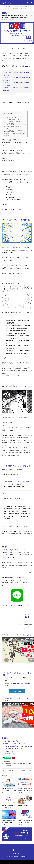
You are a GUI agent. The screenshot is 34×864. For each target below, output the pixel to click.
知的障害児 (25, 763)
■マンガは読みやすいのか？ (10, 117)
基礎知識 (20, 763)
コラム (4, 13)
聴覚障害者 (6, 765)
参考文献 (6, 135)
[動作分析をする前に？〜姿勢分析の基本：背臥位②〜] (9, 770)
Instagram (13, 853)
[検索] (27, 2)
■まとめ (6, 128)
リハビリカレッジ (13, 861)
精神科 (29, 763)
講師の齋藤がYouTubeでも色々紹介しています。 (16, 133)
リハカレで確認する (17, 691)
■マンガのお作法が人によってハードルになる (15, 124)
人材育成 (6, 763)
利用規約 (9, 856)
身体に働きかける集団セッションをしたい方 (14, 131)
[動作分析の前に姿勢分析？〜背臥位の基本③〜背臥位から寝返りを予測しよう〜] (24, 770)
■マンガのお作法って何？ (10, 123)
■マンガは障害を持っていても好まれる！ (14, 119)
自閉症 (10, 765)
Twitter (15, 853)
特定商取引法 (24, 856)
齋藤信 (8, 761)
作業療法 (10, 763)
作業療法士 (15, 763)
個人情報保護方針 (16, 856)
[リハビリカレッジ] (7, 2)
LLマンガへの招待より (19, 182)
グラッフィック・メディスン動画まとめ (13, 130)
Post (3, 757)
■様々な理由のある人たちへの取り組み (13, 126)
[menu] (31, 2)
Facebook (18, 853)
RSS (20, 853)
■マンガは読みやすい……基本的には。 (13, 121)
